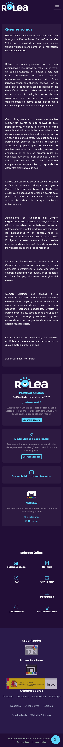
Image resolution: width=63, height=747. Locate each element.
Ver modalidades (31, 456)
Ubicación (33, 521)
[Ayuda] (55, 739)
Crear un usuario (31, 420)
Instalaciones (32, 517)
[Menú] (57, 7)
